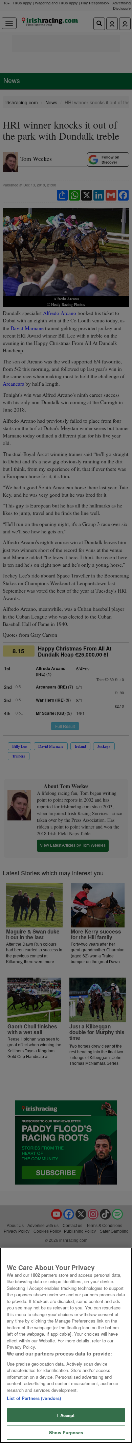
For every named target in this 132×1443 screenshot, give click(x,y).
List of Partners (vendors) (34, 1398)
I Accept (65, 1415)
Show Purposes (66, 1432)
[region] (66, 1345)
